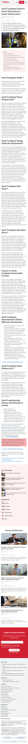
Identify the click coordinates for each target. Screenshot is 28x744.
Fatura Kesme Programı (7, 691)
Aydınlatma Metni (6, 645)
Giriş (17, 2)
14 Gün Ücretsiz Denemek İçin (12, 362)
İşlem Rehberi (4, 716)
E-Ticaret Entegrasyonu (6, 700)
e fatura (11, 427)
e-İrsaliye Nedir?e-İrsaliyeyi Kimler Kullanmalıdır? (13, 458)
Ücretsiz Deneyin (21, 2)
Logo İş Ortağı (4, 694)
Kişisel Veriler (4, 711)
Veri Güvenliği (4, 708)
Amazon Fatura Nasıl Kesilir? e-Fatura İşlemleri (13, 675)
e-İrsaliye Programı (5, 702)
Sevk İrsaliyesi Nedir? (6, 459)
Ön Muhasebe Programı (7, 689)
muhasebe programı (6, 425)
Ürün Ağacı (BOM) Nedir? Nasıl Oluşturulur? (13, 673)
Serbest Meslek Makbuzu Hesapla (10, 681)
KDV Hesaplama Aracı (7, 680)
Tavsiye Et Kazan (5, 695)
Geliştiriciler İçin (5, 692)
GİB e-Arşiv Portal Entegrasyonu (9, 699)
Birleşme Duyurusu (5, 713)
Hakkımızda (4, 706)
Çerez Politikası (4, 714)
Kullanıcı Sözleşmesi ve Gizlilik (8, 710)
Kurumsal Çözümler (6, 697)
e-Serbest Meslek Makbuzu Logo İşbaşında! (11, 461)
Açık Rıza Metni (16, 646)
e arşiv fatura (18, 427)
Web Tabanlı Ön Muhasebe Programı (10, 688)
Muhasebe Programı (6, 686)
